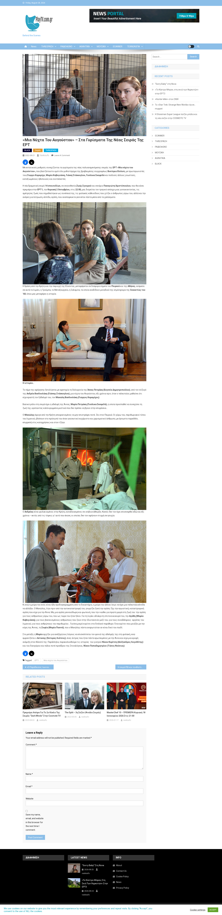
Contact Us (121, 871)
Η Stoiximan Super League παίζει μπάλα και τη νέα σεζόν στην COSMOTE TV (176, 116)
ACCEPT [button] (212, 910)
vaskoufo (44, 155)
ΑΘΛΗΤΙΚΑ (84, 46)
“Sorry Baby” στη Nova (165, 84)
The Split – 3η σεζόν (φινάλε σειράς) (83, 712)
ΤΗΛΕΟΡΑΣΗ (47, 46)
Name (29, 774)
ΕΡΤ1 (37, 660)
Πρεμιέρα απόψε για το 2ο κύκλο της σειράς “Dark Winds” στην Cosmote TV (42, 714)
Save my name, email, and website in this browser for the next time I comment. (34, 822)
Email (29, 786)
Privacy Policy (122, 888)
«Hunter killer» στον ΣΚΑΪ (167, 99)
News (33, 46)
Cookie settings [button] (197, 910)
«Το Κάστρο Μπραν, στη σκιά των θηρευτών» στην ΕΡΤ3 (176, 91)
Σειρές (38, 150)
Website (29, 798)
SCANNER (117, 46)
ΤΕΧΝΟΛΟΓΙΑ (133, 46)
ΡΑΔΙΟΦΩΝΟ (66, 46)
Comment (31, 744)
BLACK (27, 150)
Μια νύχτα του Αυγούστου (55, 660)
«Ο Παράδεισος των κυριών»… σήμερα (40, 667)
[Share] (25, 163)
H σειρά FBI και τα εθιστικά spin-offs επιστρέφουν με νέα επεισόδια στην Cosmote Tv (132, 667)
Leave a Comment (62, 155)
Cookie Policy (122, 876)
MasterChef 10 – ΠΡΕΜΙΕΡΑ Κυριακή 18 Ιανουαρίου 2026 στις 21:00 (126, 714)
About (119, 865)
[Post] (31, 163)
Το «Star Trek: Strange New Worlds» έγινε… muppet (175, 107)
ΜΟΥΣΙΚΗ (101, 46)
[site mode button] (191, 46)
